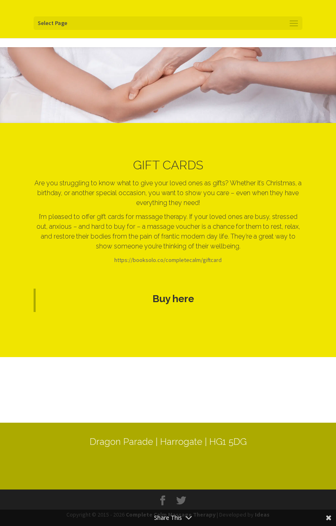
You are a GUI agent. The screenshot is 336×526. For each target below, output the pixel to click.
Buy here (173, 299)
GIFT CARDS (168, 165)
